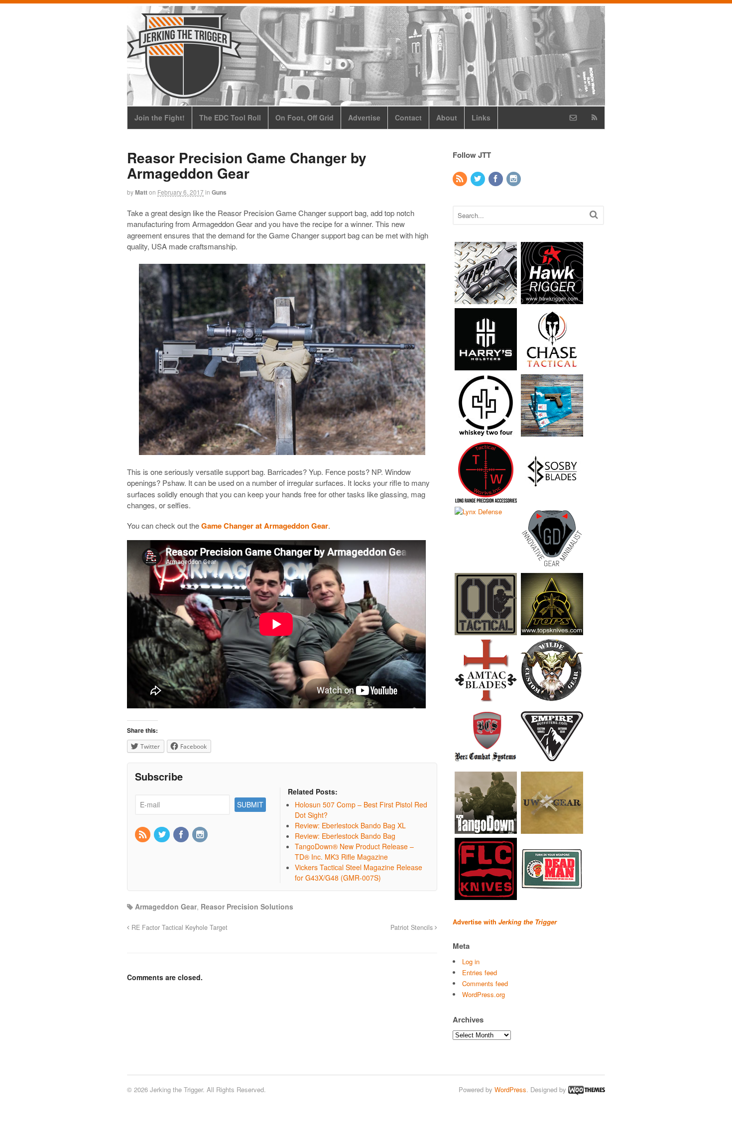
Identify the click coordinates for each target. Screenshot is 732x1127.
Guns (219, 192)
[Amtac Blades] (486, 696)
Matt (141, 192)
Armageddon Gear (166, 906)
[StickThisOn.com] (552, 895)
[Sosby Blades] (552, 497)
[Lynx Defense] (478, 511)
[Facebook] (181, 835)
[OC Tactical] (486, 630)
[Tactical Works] (486, 497)
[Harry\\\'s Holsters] (486, 365)
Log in (471, 961)
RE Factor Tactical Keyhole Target (178, 927)
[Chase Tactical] (552, 365)
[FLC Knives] (486, 895)
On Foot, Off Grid (304, 117)
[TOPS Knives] (552, 630)
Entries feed (479, 972)
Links (481, 117)
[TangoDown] (486, 828)
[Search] (594, 214)
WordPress (510, 1089)
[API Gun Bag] (552, 431)
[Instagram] (200, 835)
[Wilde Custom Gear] (552, 696)
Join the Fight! (159, 117)
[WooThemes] (586, 1089)
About (446, 117)
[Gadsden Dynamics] (552, 563)
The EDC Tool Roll (230, 117)
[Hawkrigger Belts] (552, 299)
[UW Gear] (552, 828)
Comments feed (485, 983)
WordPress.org (483, 994)
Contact (408, 117)
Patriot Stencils (412, 927)
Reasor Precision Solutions (247, 906)
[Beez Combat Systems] (486, 762)
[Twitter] (162, 835)
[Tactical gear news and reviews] (184, 93)
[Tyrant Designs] (486, 299)
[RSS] (143, 835)
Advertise (364, 117)
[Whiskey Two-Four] (486, 431)
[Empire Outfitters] (552, 762)
